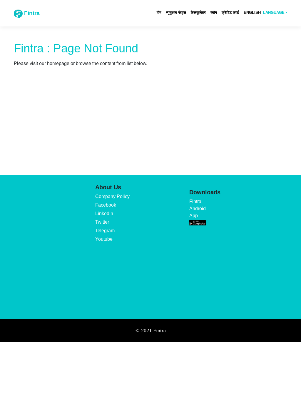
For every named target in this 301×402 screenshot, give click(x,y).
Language (274, 12)
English (252, 12)
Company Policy (112, 196)
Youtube (104, 239)
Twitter (102, 222)
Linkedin (104, 213)
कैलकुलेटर (198, 12)
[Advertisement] (150, 130)
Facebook (105, 204)
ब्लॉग (213, 12)
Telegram (105, 230)
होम (159, 12)
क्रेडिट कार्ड (230, 12)
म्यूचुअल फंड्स (176, 12)
